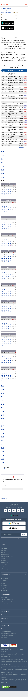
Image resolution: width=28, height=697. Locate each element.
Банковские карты (5, 554)
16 (4, 191)
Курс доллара (4, 548)
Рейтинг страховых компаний (7, 635)
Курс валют (3, 546)
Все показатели (7, 8)
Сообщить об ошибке (14, 539)
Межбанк (3, 558)
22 (2, 193)
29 (2, 195)
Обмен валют (4, 597)
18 (8, 191)
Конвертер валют (5, 564)
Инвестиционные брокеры (7, 556)
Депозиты (3, 560)
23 (4, 193)
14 (6, 208)
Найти (23, 534)
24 (6, 193)
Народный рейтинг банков (7, 568)
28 (6, 211)
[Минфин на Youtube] (22, 510)
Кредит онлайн (4, 566)
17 (6, 191)
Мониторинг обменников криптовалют (9, 569)
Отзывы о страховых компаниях (8, 633)
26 (10, 193)
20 (4, 209)
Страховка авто (4, 637)
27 (4, 211)
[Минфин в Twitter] (14, 510)
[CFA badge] (21, 645)
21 (6, 209)
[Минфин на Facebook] (5, 510)
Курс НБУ (3, 552)
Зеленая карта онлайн (6, 631)
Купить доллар (4, 603)
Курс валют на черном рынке (7, 601)
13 (4, 208)
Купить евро (4, 605)
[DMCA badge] (14, 687)
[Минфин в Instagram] (18, 510)
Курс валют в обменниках (7, 599)
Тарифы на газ (4, 562)
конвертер (21, 147)
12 (10, 189)
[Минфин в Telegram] (9, 510)
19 (10, 191)
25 (8, 193)
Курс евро (3, 550)
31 (6, 195)
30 (4, 195)
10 (6, 189)
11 (8, 189)
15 (2, 191)
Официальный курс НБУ (10, 468)
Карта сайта (5, 498)
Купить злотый (4, 607)
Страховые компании (6, 639)
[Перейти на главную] (4, 4)
